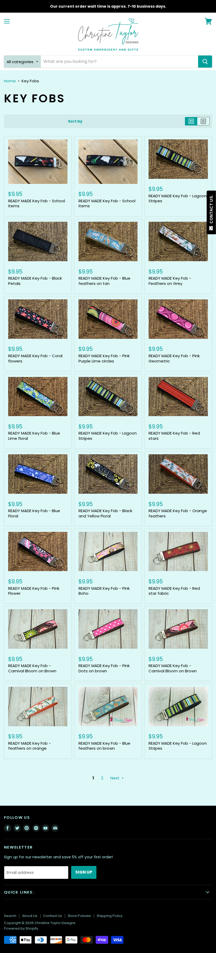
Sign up (83, 872)
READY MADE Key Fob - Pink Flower (33, 591)
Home (10, 81)
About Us (29, 915)
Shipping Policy (109, 915)
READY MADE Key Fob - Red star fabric (174, 591)
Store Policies (79, 915)
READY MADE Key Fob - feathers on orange (29, 745)
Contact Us (52, 915)
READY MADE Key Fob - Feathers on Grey (170, 280)
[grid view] (191, 121)
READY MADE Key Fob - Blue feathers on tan (104, 280)
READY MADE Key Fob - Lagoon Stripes (178, 198)
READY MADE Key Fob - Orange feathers (178, 513)
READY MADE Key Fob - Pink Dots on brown (104, 668)
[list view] (203, 121)
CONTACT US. (211, 210)
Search (10, 915)
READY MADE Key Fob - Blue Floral (34, 513)
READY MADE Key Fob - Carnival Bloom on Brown (32, 668)
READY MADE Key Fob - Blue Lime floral (34, 435)
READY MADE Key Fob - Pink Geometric (174, 358)
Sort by (75, 121)
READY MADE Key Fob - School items (36, 203)
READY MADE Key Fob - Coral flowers (35, 358)
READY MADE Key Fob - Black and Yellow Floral (105, 513)
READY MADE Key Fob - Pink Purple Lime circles (104, 358)
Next (115, 778)
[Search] (205, 62)
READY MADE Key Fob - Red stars (174, 435)
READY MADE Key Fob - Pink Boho (104, 591)
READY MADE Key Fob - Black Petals (35, 280)
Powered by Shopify (21, 928)
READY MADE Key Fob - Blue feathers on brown (104, 745)
